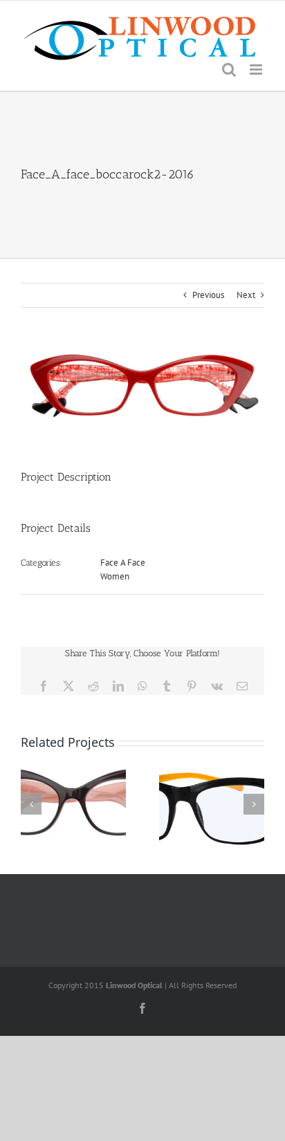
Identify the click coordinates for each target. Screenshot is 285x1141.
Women (114, 576)
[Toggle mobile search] (229, 69)
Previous (208, 295)
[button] (31, 804)
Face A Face (122, 562)
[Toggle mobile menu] (257, 69)
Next (246, 295)
